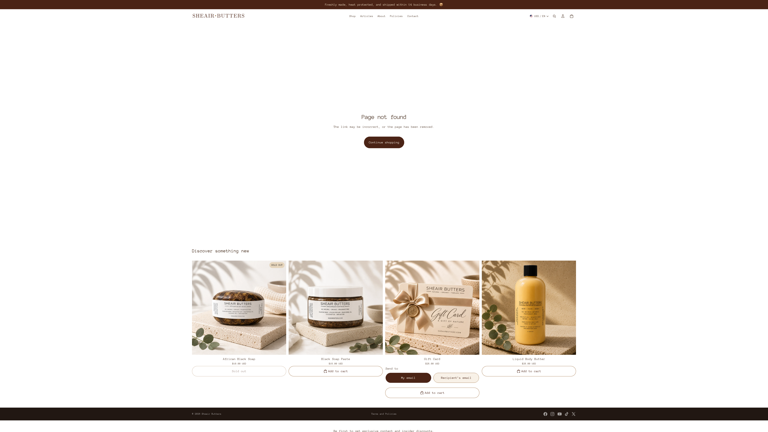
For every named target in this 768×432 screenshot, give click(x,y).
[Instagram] (552, 414)
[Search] (554, 16)
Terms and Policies (384, 414)
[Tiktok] (566, 414)
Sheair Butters (211, 414)
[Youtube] (559, 414)
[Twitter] (573, 414)
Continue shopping (384, 142)
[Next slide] (280, 307)
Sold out (239, 371)
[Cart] (571, 16)
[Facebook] (545, 414)
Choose (476, 348)
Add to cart (338, 371)
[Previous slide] (198, 307)
